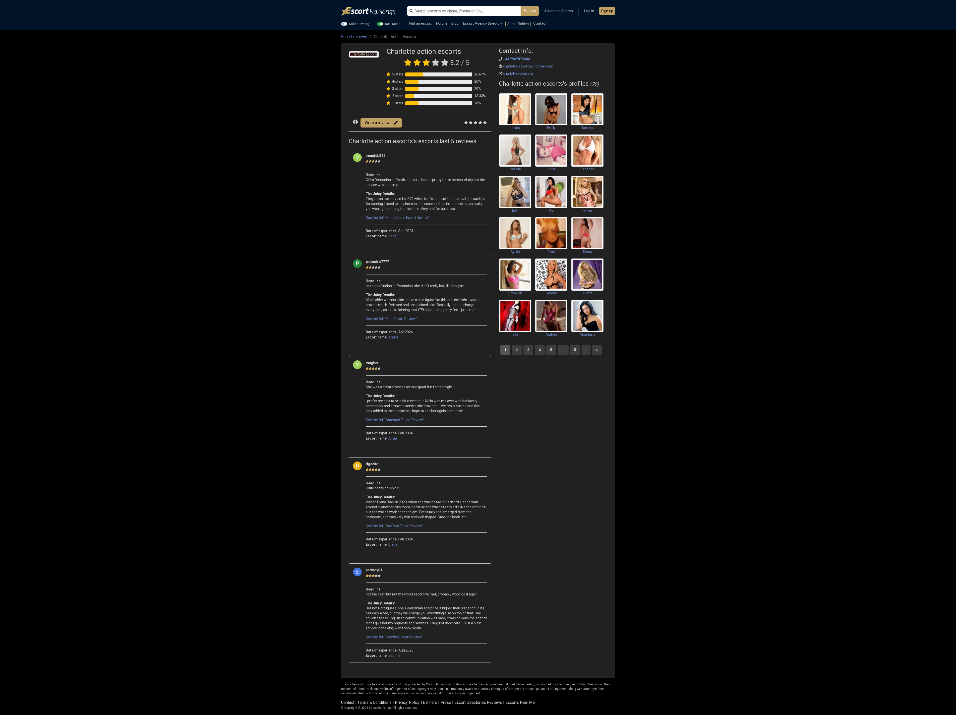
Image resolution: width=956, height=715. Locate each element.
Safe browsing (359, 23)
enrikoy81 (374, 570)
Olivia (587, 210)
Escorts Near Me (520, 702)
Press (445, 702)
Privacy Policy (407, 702)
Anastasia (588, 334)
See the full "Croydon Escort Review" (394, 637)
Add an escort (420, 23)
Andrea (551, 334)
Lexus (515, 128)
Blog (455, 23)
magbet (372, 363)
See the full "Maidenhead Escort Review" (397, 218)
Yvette (587, 293)
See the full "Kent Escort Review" (391, 319)
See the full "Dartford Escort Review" (394, 526)
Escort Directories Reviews (478, 702)
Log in (589, 11)
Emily (551, 128)
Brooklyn (515, 293)
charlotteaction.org (518, 73)
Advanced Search (558, 11)
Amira (393, 337)
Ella (515, 334)
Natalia (515, 169)
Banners (430, 702)
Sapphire (587, 169)
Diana (392, 544)
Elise (551, 252)
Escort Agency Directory (483, 23)
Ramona (587, 128)
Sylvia (515, 252)
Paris (392, 236)
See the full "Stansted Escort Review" (395, 420)
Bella (551, 169)
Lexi (515, 210)
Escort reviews (354, 36)
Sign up (607, 11)
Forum (441, 23)
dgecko (372, 464)
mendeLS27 (375, 156)
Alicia (392, 438)
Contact (539, 23)
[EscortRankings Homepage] (372, 11)
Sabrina (394, 655)
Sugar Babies (518, 24)
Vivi (551, 210)
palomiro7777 (377, 262)
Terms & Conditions (375, 702)
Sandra (551, 293)
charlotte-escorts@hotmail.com (528, 66)
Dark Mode (392, 23)
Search (530, 10)
